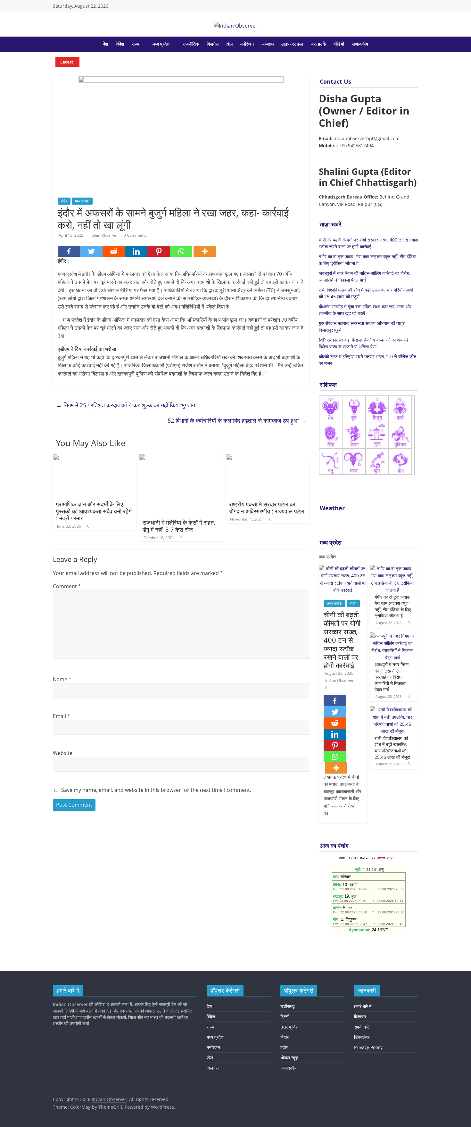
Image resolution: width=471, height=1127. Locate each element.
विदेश (120, 44)
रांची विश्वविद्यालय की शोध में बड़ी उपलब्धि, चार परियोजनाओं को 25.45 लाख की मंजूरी (392, 747)
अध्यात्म (267, 44)
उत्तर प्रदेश (334, 603)
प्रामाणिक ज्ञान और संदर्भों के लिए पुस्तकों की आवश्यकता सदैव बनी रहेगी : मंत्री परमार (94, 511)
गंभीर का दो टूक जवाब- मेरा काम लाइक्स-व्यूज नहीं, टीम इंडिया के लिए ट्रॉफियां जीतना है (393, 606)
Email (61, 716)
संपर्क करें (361, 1027)
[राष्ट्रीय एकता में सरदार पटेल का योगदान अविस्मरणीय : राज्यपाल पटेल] (267, 457)
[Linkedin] (136, 251)
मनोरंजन (247, 44)
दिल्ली (284, 1016)
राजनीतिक (191, 44)
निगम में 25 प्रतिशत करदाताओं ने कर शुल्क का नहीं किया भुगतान (125, 405)
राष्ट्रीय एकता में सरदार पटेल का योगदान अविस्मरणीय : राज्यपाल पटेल (266, 507)
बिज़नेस (213, 44)
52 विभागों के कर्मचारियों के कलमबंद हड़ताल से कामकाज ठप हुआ (237, 420)
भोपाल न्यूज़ (289, 1058)
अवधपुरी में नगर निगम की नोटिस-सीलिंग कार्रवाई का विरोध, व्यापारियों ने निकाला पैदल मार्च (392, 676)
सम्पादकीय (360, 44)
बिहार (284, 1037)
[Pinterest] (158, 251)
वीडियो (339, 44)
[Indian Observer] (57, 44)
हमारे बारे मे (362, 1006)
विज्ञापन (360, 1016)
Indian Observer (104, 235)
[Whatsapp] (181, 251)
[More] (204, 251)
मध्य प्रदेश (161, 44)
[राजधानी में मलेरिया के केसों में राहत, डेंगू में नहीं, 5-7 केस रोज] (180, 457)
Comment (67, 586)
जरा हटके (318, 44)
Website (62, 753)
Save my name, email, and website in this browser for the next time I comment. (156, 789)
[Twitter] (91, 251)
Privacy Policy (368, 1047)
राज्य (135, 44)
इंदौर (64, 201)
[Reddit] (114, 251)
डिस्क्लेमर (361, 1037)
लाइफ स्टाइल (292, 44)
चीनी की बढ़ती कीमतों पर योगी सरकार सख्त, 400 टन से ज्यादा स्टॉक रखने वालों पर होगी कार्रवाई (342, 640)
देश (105, 44)
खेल (229, 44)
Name (62, 679)
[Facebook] (69, 251)
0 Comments (135, 235)
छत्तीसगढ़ (287, 1006)
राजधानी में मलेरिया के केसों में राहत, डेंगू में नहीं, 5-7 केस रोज (179, 526)
